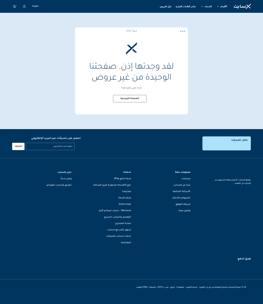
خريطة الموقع (183, 204)
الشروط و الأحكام (181, 198)
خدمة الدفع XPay (122, 179)
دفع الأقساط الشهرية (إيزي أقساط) (112, 185)
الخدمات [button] (208, 6)
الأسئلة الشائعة (181, 191)
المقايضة (126, 243)
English (35, 6)
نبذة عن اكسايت (181, 185)
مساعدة (186, 179)
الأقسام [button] (223, 6)
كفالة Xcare (125, 204)
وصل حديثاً (66, 179)
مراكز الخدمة (124, 198)
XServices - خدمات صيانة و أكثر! (115, 211)
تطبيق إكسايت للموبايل (59, 185)
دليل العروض (165, 6)
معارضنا (126, 191)
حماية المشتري (123, 223)
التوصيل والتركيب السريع (117, 217)
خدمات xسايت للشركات (118, 236)
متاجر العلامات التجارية (186, 6)
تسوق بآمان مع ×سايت (119, 230)
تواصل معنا (184, 211)
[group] (50, 146)
